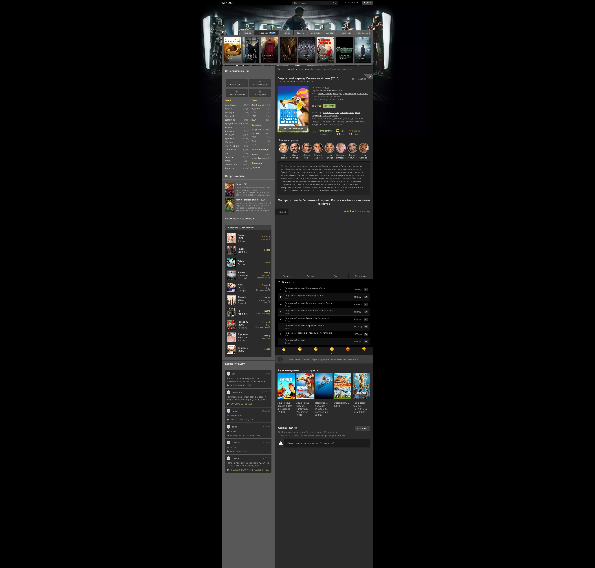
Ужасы (228, 160)
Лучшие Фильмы (237, 94)
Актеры (330, 32)
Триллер (229, 157)
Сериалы (315, 32)
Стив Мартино (347, 112)
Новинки (286, 32)
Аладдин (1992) (238, 451)
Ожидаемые (364, 32)
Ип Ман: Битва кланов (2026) (245, 435)
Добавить (362, 428)
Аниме (254, 154)
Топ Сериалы (259, 94)
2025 (253, 116)
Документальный (233, 123)
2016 (327, 87)
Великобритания (328, 90)
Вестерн (229, 112)
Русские (255, 133)
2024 (253, 119)
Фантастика (231, 164)
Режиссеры (345, 32)
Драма (228, 127)
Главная (247, 32)
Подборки (263, 32)
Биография (230, 104)
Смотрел (311, 276)
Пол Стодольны (330, 115)
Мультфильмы (302, 69)
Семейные (362, 93)
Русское (255, 108)
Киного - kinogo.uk (286, 69)
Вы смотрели (236, 84)
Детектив (230, 119)
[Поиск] (334, 3)
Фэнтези (229, 168)
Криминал (230, 138)
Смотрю (287, 276)
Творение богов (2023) (242, 404)
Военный (229, 116)
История (229, 131)
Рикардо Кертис (331, 112)
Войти (367, 2)
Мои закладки (260, 84)
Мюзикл (229, 142)
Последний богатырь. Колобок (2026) (250, 470)
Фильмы (300, 32)
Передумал (360, 276)
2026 (253, 112)
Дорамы (255, 167)
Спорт (228, 153)
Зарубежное (257, 104)
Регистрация (352, 2)
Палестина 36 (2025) (241, 385)
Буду (336, 276)
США (340, 90)
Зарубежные (257, 129)
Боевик (228, 108)
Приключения (349, 93)
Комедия (337, 93)
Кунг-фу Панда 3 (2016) (242, 419)
